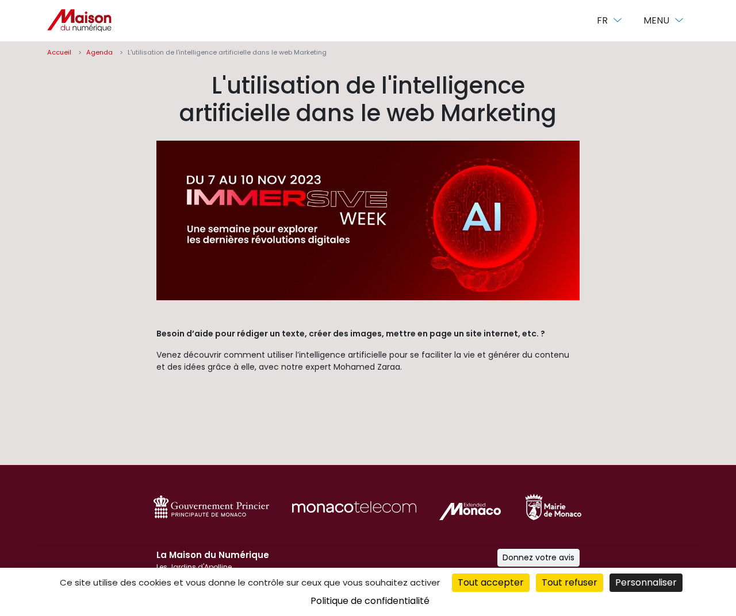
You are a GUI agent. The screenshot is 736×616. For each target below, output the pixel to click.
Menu (657, 20)
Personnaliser (646, 582)
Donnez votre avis (538, 557)
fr (603, 20)
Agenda (99, 52)
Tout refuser (569, 582)
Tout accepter (491, 582)
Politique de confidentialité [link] (370, 600)
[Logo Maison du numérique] (79, 20)
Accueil (59, 52)
